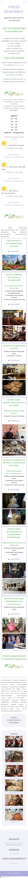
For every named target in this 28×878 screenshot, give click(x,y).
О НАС (17, 863)
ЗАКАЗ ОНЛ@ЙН (14, 853)
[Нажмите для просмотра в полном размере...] (14, 269)
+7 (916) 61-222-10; (8, 843)
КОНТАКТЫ (12, 863)
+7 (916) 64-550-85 (19, 843)
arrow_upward (24, 874)
